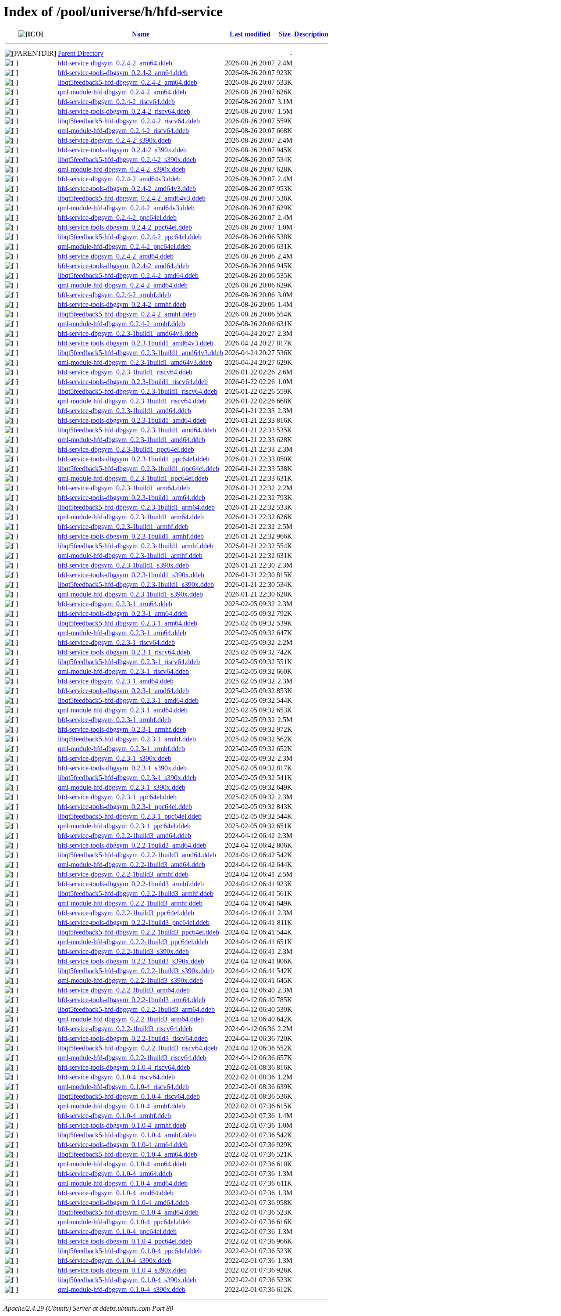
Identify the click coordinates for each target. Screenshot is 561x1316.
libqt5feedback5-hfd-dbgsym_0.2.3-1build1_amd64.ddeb (137, 430)
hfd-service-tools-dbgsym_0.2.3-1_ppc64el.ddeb (125, 806)
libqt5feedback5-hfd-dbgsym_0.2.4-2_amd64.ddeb (128, 275)
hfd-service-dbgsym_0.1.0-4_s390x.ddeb (114, 1260)
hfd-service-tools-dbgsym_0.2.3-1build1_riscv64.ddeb (133, 381)
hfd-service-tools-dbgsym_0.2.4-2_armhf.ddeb (122, 304)
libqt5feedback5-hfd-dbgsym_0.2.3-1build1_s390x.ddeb (136, 584)
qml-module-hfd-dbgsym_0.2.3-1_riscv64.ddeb (123, 671)
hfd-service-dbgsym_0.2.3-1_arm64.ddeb (115, 604)
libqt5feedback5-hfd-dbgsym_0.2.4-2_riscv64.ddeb (129, 121)
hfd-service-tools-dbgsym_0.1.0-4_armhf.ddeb (122, 1125)
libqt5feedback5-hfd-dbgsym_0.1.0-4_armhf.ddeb (127, 1135)
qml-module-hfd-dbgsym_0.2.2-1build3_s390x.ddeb (130, 980)
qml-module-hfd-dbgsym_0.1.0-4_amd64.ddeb (123, 1183)
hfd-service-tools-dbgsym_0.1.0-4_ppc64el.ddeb (125, 1241)
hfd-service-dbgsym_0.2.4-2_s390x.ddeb (114, 140)
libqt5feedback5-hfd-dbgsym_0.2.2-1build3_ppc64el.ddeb (138, 932)
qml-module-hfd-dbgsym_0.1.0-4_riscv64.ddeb (123, 1086)
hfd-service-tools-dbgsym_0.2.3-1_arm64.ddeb (123, 613)
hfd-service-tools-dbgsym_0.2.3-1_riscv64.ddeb (124, 652)
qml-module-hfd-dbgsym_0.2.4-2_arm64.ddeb (122, 92)
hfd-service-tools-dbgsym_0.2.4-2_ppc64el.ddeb (125, 227)
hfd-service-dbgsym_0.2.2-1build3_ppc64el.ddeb (126, 913)
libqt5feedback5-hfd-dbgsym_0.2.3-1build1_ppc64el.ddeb (138, 468)
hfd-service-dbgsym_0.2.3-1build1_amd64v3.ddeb (128, 333)
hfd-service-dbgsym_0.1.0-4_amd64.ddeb (116, 1193)
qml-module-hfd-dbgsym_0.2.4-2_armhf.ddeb (121, 323)
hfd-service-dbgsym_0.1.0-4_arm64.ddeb (115, 1173)
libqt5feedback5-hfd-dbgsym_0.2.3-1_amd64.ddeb (128, 700)
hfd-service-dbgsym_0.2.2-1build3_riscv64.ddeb (125, 1028)
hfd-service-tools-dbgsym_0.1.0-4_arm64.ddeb (123, 1144)
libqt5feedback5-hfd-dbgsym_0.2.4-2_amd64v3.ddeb (132, 198)
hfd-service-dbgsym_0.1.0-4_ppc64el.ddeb (117, 1231)
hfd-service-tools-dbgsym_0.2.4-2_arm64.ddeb (123, 72)
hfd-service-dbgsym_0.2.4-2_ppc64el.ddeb (117, 217)
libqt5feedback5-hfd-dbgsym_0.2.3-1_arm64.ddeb (127, 623)
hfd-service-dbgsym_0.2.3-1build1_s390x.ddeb (123, 565)
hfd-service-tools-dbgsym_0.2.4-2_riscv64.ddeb (124, 111)
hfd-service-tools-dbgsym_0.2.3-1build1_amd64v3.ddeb (135, 343)
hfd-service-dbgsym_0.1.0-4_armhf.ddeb (114, 1115)
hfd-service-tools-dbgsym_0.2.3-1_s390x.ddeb (122, 768)
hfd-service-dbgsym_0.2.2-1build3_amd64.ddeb (124, 835)
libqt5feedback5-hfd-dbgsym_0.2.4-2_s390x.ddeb (127, 159)
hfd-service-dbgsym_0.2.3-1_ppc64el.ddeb (117, 797)
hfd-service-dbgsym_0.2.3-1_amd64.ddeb (116, 681)
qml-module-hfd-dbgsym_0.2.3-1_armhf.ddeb (121, 748)
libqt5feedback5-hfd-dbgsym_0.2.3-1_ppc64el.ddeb (130, 816)
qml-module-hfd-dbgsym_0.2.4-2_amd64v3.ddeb (126, 208)
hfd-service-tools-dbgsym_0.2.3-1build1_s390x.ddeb (131, 575)
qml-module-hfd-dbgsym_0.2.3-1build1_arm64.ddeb (131, 517)
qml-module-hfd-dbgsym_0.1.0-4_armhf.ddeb (121, 1106)
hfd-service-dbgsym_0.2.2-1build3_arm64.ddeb (124, 990)
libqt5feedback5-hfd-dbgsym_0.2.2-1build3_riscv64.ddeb (137, 1048)
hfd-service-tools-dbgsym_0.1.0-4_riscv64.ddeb (124, 1067)
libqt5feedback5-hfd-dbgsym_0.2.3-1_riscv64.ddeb (129, 661)
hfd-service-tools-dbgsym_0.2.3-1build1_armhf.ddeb (131, 536)
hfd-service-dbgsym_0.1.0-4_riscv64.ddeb (116, 1077)
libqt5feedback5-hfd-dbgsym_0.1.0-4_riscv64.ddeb (129, 1096)
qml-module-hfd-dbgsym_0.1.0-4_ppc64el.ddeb (124, 1222)
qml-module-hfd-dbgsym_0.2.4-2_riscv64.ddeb (123, 130)
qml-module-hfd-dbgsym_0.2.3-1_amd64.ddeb (123, 710)
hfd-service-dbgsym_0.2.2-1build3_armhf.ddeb (123, 874)
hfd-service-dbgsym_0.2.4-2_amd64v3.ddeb (119, 179)
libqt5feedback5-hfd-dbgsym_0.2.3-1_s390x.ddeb (127, 777)
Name (140, 34)
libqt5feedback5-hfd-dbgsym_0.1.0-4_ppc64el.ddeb (130, 1251)
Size (285, 34)
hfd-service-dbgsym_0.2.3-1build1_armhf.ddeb (123, 526)
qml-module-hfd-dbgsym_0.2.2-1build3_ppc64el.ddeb (133, 942)
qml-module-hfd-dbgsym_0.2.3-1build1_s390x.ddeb (130, 594)
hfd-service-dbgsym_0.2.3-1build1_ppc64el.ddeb (126, 449)
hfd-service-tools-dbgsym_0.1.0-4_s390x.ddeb (122, 1270)
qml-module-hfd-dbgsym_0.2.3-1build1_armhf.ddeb (130, 555)
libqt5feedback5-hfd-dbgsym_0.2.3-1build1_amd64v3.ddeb (140, 352)
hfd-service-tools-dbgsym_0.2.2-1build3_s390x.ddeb (131, 961)
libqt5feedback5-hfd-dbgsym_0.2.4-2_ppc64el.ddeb (130, 237)
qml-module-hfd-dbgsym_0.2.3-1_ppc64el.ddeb (124, 826)
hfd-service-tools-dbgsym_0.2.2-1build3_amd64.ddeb (132, 845)
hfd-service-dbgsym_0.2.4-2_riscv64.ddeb (116, 101)
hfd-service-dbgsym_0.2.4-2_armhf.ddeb (114, 294)
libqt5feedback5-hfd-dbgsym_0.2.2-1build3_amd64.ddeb (137, 855)
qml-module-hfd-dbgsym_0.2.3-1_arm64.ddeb (122, 632)
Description (311, 34)
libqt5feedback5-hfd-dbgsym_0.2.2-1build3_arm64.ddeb (136, 1009)
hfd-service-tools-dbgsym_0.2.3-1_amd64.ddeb (123, 690)
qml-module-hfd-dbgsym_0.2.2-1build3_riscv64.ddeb (132, 1057)
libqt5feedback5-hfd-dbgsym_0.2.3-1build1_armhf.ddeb (135, 546)
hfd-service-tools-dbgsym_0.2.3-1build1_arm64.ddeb (131, 497)
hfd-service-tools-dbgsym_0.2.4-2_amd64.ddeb (123, 266)
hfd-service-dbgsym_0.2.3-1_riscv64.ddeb (116, 642)
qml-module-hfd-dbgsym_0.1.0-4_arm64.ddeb (122, 1164)
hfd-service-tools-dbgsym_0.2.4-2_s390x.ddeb (122, 150)
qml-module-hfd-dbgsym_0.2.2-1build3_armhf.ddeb (130, 903)
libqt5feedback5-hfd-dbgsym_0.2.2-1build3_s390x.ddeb (136, 970)
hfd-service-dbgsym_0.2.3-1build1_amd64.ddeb (124, 410)
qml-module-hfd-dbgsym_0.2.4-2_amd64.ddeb (123, 285)
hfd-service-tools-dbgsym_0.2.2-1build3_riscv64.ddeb (133, 1038)
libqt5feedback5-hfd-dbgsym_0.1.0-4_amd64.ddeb (128, 1212)
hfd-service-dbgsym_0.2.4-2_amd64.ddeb (116, 256)
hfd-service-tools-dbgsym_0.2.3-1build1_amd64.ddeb (132, 420)
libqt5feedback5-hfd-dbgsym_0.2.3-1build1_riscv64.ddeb (137, 391)
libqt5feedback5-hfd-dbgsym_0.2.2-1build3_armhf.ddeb (135, 893)
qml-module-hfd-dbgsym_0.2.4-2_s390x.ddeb (121, 169)
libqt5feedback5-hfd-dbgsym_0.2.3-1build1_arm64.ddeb (136, 507)
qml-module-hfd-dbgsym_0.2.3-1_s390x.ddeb (121, 787)
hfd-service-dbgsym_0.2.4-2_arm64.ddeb (115, 63)
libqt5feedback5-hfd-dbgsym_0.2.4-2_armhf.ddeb (127, 314)
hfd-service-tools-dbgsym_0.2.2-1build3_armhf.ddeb (131, 884)
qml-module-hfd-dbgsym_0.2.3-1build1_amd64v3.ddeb (135, 362)
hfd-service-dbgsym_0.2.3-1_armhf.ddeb (114, 719)
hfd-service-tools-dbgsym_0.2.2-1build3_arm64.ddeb (131, 999)
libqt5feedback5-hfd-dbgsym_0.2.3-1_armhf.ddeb (127, 739)
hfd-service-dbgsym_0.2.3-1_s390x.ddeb (114, 758)
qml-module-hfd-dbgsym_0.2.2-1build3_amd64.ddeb (131, 864)
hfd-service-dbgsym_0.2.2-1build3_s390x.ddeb (123, 951)
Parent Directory (80, 53)
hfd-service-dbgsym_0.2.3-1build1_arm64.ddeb (124, 488)
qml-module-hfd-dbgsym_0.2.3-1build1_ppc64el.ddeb (133, 478)
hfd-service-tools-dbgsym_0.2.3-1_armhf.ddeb (122, 729)
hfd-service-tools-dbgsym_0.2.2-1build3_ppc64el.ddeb (133, 922)
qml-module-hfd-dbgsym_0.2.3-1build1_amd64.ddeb (131, 439)
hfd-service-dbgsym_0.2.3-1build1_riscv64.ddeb (125, 372)
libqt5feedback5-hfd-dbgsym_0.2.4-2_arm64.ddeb (127, 82)
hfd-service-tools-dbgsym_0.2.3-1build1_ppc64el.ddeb (133, 459)
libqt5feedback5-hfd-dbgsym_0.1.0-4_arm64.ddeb (127, 1154)
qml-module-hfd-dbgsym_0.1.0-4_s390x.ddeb (121, 1289)
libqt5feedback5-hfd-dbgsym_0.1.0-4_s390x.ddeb (127, 1280)
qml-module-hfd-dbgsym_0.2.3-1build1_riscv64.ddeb (132, 401)
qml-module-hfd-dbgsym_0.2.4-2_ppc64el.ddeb (124, 246)
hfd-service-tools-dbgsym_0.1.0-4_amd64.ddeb (123, 1202)
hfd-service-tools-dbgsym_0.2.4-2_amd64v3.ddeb (127, 188)
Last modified (250, 34)
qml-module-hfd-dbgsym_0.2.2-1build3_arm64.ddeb (131, 1019)
